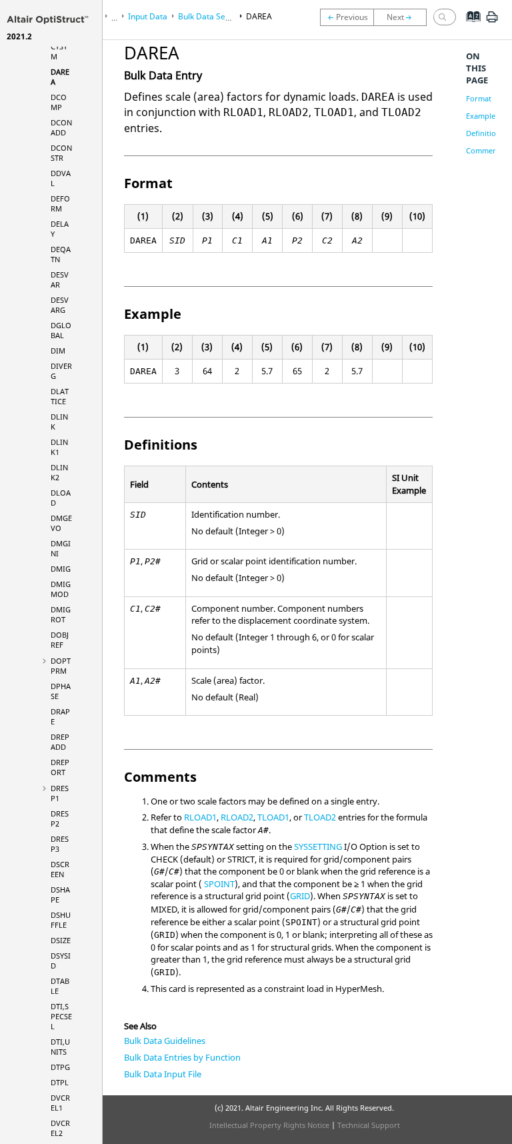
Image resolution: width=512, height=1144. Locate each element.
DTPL (60, 1082)
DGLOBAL (61, 330)
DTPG (60, 1067)
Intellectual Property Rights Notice (269, 1125)
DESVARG (60, 305)
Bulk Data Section (210, 16)
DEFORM (60, 203)
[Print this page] (492, 22)
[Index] (469, 27)
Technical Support (368, 1125)
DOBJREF (60, 640)
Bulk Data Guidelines (164, 1041)
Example (480, 116)
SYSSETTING (318, 846)
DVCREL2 (60, 1128)
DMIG (61, 569)
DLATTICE (60, 396)
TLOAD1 (273, 817)
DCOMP (59, 102)
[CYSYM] (346, 17)
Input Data (147, 16)
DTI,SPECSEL (61, 1016)
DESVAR (60, 279)
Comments (484, 150)
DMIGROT (61, 614)
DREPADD (60, 742)
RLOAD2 (237, 817)
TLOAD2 (320, 817)
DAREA (259, 16)
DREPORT (60, 767)
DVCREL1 (60, 1103)
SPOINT (219, 884)
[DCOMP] (403, 17)
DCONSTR (61, 153)
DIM (58, 351)
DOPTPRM (61, 666)
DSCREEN (60, 869)
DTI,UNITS (60, 1047)
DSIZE (61, 940)
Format (478, 98)
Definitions (485, 133)
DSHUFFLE (61, 920)
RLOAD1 (200, 817)
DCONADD (61, 127)
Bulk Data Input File (162, 1074)
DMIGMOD (61, 589)
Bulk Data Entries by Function (182, 1057)
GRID (300, 896)
